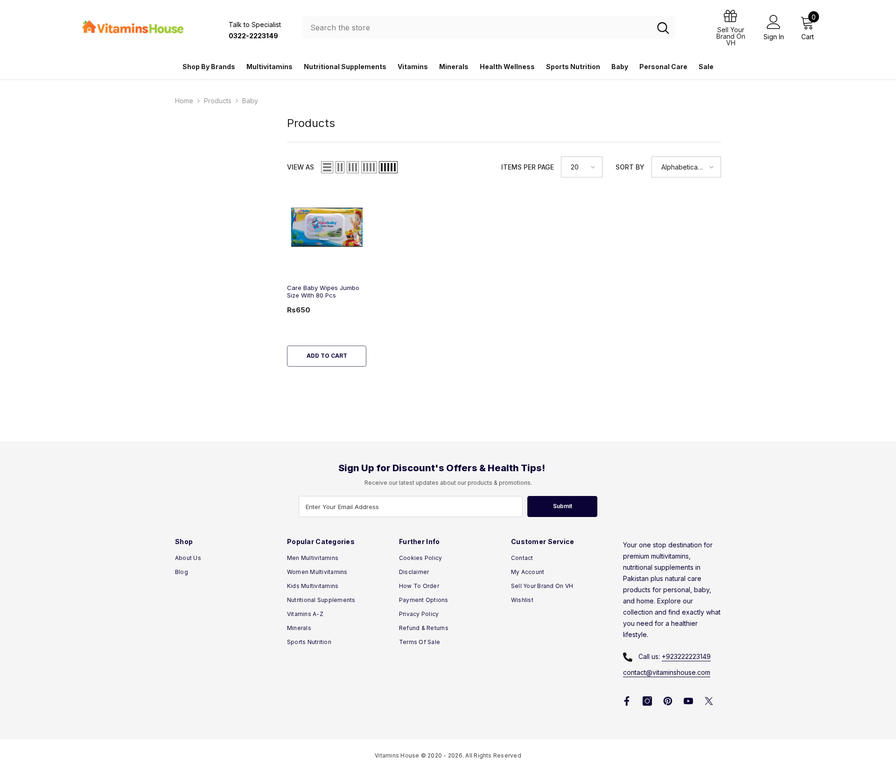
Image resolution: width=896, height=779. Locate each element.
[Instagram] (647, 701)
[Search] (488, 27)
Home (184, 101)
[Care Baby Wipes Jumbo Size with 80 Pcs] (326, 227)
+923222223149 (686, 656)
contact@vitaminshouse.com (666, 672)
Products (217, 101)
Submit (562, 506)
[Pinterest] (668, 701)
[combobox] (476, 27)
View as (300, 167)
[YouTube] (688, 701)
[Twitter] (709, 701)
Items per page (527, 167)
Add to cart (327, 355)
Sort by (630, 167)
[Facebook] (627, 701)
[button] (327, 167)
